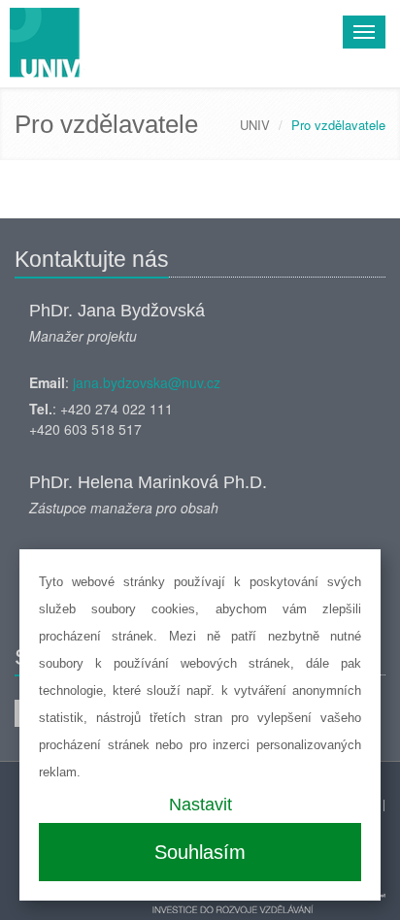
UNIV (255, 124)
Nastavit (200, 804)
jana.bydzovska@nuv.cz (146, 382)
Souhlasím (200, 852)
